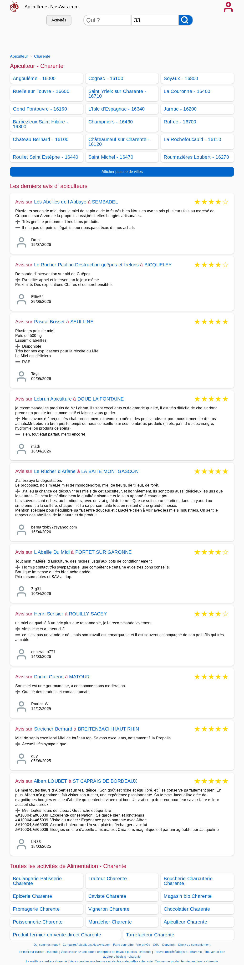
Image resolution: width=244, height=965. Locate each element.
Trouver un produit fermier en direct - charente (186, 961)
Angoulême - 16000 (34, 78)
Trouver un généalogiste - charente (178, 952)
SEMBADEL (105, 201)
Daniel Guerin (49, 676)
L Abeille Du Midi (52, 552)
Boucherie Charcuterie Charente (188, 881)
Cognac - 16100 (105, 78)
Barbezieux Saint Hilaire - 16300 (40, 124)
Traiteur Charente (107, 878)
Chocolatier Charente (187, 909)
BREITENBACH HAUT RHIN (108, 728)
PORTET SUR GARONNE (103, 552)
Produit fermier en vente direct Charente (57, 934)
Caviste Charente (107, 896)
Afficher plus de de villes (122, 172)
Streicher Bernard (53, 728)
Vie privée (143, 944)
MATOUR (79, 676)
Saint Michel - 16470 (110, 157)
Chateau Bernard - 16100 (40, 139)
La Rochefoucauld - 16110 (192, 139)
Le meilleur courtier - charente (46, 961)
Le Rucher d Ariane (55, 471)
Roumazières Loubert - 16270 (196, 157)
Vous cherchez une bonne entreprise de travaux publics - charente (106, 952)
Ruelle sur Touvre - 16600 (41, 91)
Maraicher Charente (110, 921)
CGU (156, 944)
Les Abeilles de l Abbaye (60, 201)
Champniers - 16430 (110, 121)
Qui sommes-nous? (47, 944)
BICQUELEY (158, 264)
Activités (58, 20)
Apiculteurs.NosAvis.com (52, 6)
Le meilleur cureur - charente (38, 952)
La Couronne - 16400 (187, 91)
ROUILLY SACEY (88, 613)
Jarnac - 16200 (180, 109)
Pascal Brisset (49, 321)
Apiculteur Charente (185, 921)
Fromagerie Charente (36, 909)
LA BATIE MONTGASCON (109, 471)
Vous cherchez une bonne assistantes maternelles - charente (111, 961)
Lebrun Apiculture (53, 398)
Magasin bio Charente (188, 896)
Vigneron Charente (108, 909)
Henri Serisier (48, 613)
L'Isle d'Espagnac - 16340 (116, 109)
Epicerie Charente (32, 896)
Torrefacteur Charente (150, 934)
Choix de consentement (194, 944)
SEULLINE (81, 321)
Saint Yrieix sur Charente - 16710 (117, 94)
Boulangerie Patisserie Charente (37, 881)
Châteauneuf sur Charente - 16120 (119, 142)
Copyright (169, 944)
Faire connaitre (123, 944)
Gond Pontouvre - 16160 (40, 109)
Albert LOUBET (50, 781)
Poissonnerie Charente (38, 921)
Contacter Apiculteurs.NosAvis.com (87, 944)
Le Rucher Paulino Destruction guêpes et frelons (86, 264)
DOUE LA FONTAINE (100, 398)
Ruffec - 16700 (180, 121)
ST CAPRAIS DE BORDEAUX (105, 781)
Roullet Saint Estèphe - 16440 (45, 157)
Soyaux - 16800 (181, 78)
